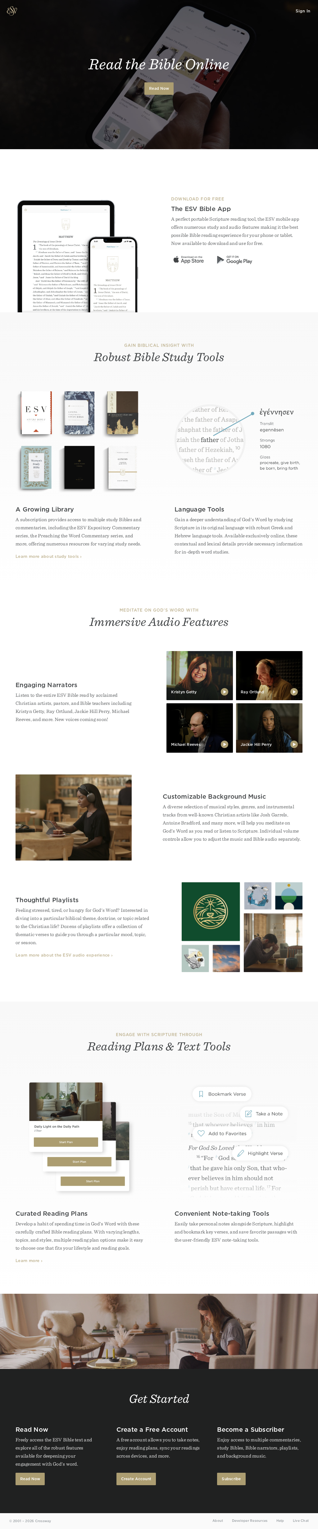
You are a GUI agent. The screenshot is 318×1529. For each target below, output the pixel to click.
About (217, 1521)
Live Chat (301, 1521)
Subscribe (231, 1478)
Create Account (136, 1478)
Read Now (159, 88)
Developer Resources (250, 1521)
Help (280, 1521)
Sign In (303, 11)
